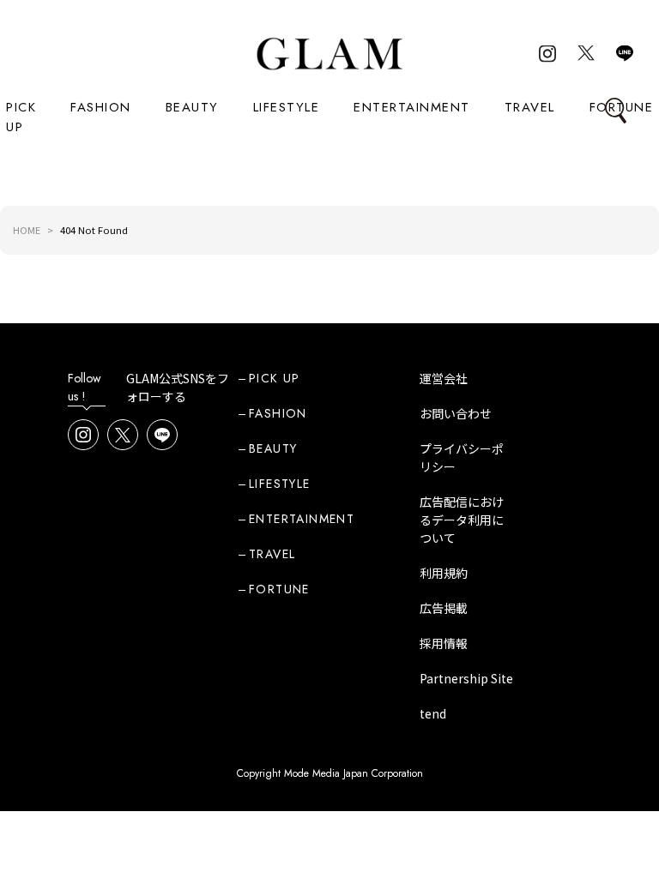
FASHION (100, 107)
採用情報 (444, 643)
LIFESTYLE (286, 107)
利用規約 (444, 572)
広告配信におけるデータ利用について (462, 519)
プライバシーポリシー (462, 457)
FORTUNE (279, 589)
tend (433, 713)
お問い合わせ (456, 413)
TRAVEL (530, 107)
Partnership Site (466, 678)
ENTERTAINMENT (412, 107)
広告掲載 (444, 607)
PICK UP (21, 117)
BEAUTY (192, 107)
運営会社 (444, 378)
